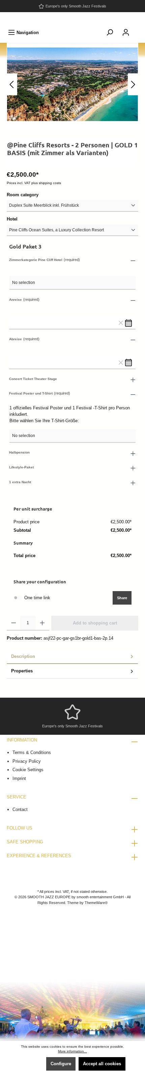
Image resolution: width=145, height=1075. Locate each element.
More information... (72, 1051)
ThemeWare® (96, 903)
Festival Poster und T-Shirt (31, 393)
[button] (72, 260)
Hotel (12, 219)
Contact (20, 809)
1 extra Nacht (20, 482)
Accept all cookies (102, 1063)
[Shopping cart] (138, 29)
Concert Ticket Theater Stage (33, 379)
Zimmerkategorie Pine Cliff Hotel (35, 260)
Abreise (15, 339)
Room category (22, 194)
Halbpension (19, 452)
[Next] (133, 84)
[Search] (110, 32)
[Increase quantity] (42, 623)
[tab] (72, 656)
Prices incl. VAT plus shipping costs (34, 183)
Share (122, 598)
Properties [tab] (22, 670)
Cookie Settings (28, 769)
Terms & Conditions (31, 752)
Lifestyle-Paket (21, 467)
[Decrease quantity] (14, 623)
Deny (34, 1063)
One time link (37, 597)
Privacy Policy (26, 761)
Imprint (19, 778)
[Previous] (12, 84)
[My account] (126, 32)
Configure (61, 1063)
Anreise (15, 299)
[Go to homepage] (72, 19)
